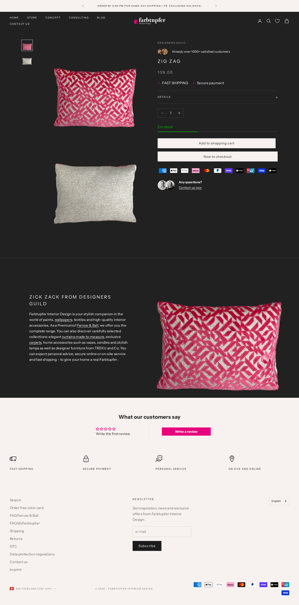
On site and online (245, 468)
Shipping (17, 531)
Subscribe (147, 546)
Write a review (186, 431)
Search (15, 500)
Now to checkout (218, 157)
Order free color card (27, 508)
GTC (13, 546)
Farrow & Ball (87, 325)
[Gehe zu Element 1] (27, 45)
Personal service (171, 468)
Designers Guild (172, 42)
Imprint (16, 570)
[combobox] (279, 501)
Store (32, 17)
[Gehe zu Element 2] (27, 60)
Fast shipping (21, 468)
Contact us (20, 23)
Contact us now (190, 188)
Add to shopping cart (217, 143)
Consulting (79, 17)
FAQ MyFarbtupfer (25, 523)
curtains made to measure (83, 337)
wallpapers (63, 320)
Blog (101, 17)
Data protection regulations (32, 554)
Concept (53, 17)
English (276, 501)
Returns (16, 539)
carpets (35, 342)
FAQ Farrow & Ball (24, 515)
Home (14, 17)
